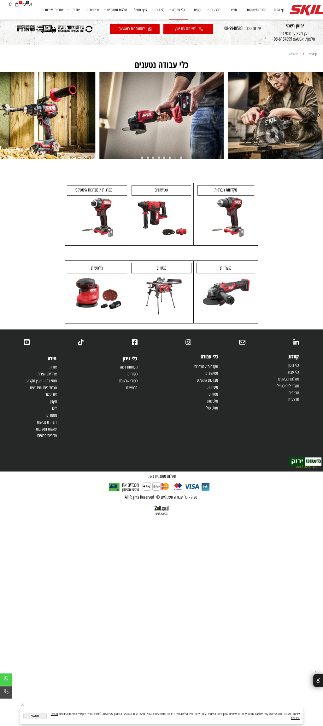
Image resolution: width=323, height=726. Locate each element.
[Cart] (17, 4)
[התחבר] (30, 4)
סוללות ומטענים (117, 9)
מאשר (35, 716)
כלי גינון (159, 9)
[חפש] (10, 4)
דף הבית (279, 9)
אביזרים (94, 9)
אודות (76, 9)
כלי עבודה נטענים (161, 65)
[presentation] (318, 115)
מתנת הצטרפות (257, 9)
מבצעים (215, 9)
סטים (197, 9)
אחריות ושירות (54, 9)
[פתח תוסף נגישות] (318, 680)
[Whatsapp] (6, 681)
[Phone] (6, 694)
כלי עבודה (178, 9)
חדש (234, 9)
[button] (181, 157)
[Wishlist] (23, 4)
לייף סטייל (140, 9)
